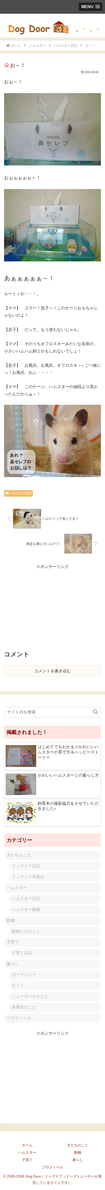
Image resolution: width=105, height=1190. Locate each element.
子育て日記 (22, 953)
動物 (11, 920)
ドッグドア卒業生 (28, 877)
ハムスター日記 (20, 493)
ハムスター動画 (26, 909)
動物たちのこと (26, 931)
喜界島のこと (24, 1007)
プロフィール (19, 1018)
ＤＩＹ (18, 985)
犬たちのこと (19, 855)
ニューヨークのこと (30, 996)
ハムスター (17, 887)
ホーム (27, 1145)
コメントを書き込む (52, 671)
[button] (95, 712)
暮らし (13, 964)
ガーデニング (24, 975)
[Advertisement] (52, 605)
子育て (13, 942)
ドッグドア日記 (26, 866)
